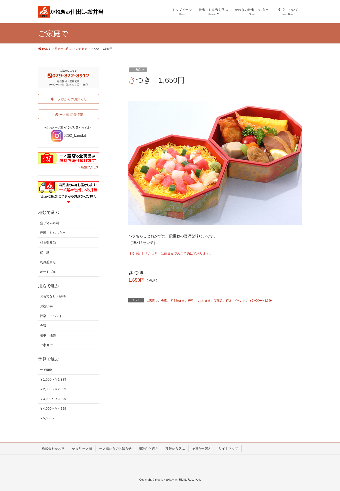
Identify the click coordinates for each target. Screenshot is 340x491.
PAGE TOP (328, 472)
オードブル (48, 272)
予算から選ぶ (201, 448)
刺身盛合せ (48, 262)
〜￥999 (46, 370)
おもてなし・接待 (53, 296)
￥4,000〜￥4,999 (53, 408)
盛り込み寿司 (49, 223)
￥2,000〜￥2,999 (53, 389)
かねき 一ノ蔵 (82, 448)
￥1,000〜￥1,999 (260, 300)
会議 (164, 300)
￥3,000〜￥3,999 (53, 399)
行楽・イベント (235, 300)
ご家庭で (138, 69)
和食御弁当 (177, 300)
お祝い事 (46, 306)
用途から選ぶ (148, 448)
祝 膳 (44, 252)
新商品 (218, 300)
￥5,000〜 (47, 418)
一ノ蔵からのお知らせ (115, 448)
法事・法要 (48, 335)
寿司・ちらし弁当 (199, 300)
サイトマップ (228, 448)
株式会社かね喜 (53, 448)
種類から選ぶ (175, 448)
